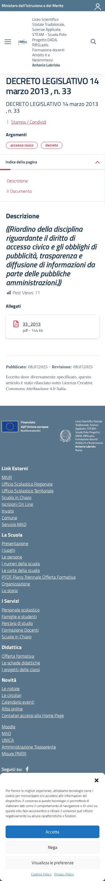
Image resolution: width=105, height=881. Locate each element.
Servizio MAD (14, 524)
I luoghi (8, 550)
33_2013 (32, 324)
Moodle (8, 726)
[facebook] (27, 769)
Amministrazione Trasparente (29, 746)
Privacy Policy (64, 874)
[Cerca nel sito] (93, 42)
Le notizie (11, 688)
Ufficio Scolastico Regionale (27, 484)
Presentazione (15, 543)
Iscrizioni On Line (17, 504)
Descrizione (17, 180)
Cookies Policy (41, 874)
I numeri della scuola (21, 563)
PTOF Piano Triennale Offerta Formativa (39, 577)
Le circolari (11, 695)
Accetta (52, 832)
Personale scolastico (20, 609)
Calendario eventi (18, 702)
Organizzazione (16, 583)
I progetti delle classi (21, 669)
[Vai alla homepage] (22, 42)
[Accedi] (98, 5)
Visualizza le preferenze (53, 862)
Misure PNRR (14, 753)
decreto (51, 145)
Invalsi (8, 510)
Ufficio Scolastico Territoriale (27, 490)
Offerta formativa (18, 656)
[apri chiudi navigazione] (7, 42)
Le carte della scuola (21, 570)
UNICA (8, 740)
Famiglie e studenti (19, 616)
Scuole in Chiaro (16, 636)
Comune (9, 517)
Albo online (12, 708)
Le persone (12, 556)
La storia (10, 590)
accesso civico (21, 145)
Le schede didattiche (21, 662)
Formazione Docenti (20, 630)
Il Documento (19, 191)
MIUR (7, 477)
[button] (96, 780)
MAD (6, 733)
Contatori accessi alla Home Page (33, 715)
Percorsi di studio (17, 623)
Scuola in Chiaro (16, 497)
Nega (52, 847)
